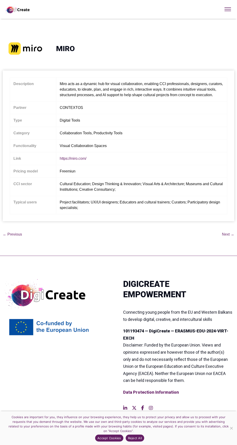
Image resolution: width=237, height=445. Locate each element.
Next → (228, 234)
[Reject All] (231, 428)
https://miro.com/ (73, 158)
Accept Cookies (109, 438)
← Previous (12, 234)
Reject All (135, 438)
